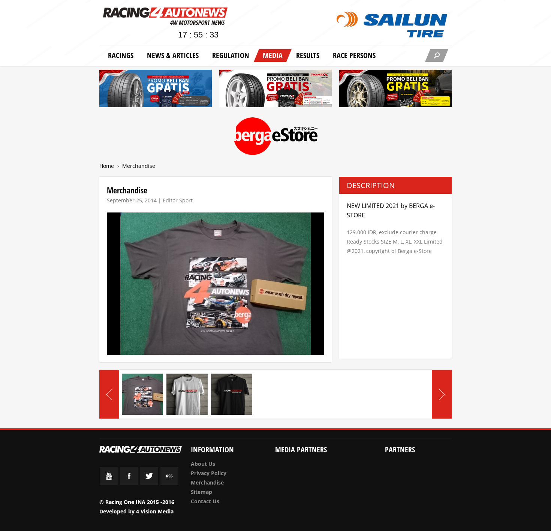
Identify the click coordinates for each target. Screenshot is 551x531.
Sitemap (201, 491)
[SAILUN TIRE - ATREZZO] (155, 90)
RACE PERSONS (354, 55)
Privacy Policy (208, 473)
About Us (203, 463)
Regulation (230, 55)
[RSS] (169, 483)
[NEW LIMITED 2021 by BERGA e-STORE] (142, 394)
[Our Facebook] (129, 483)
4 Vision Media (155, 511)
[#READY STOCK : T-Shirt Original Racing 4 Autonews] (187, 394)
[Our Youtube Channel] (108, 483)
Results (307, 55)
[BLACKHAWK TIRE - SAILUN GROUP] (395, 90)
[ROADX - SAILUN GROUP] (275, 90)
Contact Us (205, 501)
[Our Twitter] (149, 483)
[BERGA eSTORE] (275, 137)
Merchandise (207, 482)
